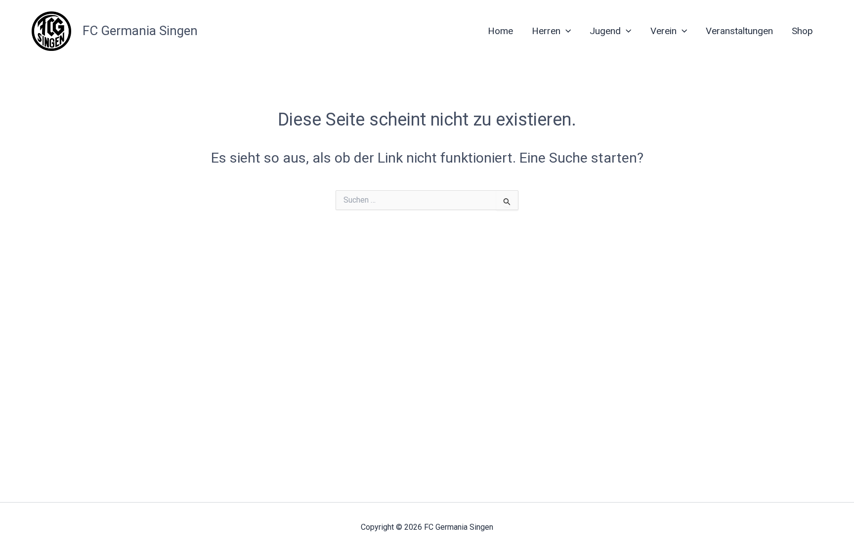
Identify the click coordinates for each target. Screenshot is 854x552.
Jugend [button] (605, 31)
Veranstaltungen (739, 31)
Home (500, 31)
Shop (802, 31)
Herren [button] (546, 31)
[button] (565, 31)
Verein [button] (663, 31)
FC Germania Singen (140, 30)
